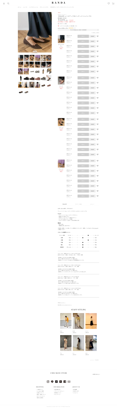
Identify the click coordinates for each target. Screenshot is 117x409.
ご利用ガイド (40, 389)
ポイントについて (41, 396)
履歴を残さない (96, 374)
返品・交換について (41, 394)
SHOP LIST (76, 391)
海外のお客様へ (40, 397)
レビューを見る (63, 28)
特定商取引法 (57, 389)
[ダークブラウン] (35, 32)
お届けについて (40, 392)
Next (51, 33)
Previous (19, 33)
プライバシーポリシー (59, 391)
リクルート (75, 392)
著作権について (58, 392)
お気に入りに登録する (98, 36)
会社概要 (75, 389)
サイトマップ (57, 394)
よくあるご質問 (40, 391)
